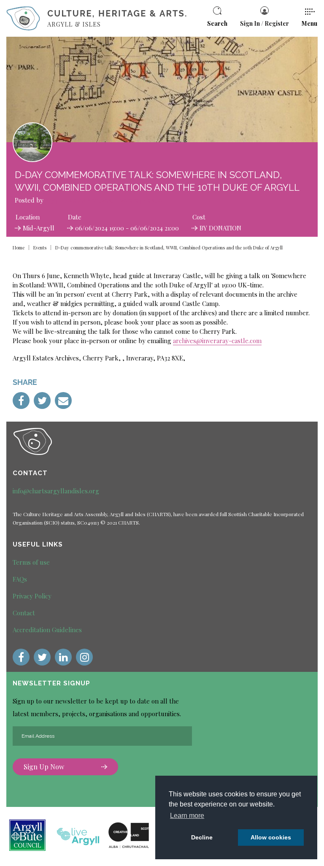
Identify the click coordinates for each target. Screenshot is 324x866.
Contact (24, 613)
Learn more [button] (187, 815)
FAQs (20, 579)
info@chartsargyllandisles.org (56, 491)
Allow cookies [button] (271, 837)
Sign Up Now (44, 766)
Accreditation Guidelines (47, 629)
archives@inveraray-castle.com (217, 340)
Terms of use (31, 562)
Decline (202, 837)
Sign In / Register (264, 23)
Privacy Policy (32, 596)
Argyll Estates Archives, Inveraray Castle (103, 200)
